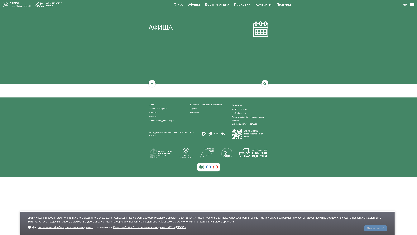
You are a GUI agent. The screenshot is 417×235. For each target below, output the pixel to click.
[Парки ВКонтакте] (223, 135)
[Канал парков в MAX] (204, 135)
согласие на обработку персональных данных (128, 221)
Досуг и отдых (217, 4)
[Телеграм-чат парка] (216, 135)
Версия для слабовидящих (244, 124)
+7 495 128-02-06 (239, 109)
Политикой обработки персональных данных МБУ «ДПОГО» (149, 227)
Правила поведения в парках (162, 120)
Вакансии (153, 116)
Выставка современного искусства (206, 105)
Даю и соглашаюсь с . (109, 227)
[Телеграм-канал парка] (210, 135)
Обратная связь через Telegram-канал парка (253, 134)
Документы (154, 113)
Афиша (194, 4)
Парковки (242, 4)
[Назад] (152, 83)
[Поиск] (264, 83)
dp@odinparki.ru (239, 113)
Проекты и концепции (158, 109)
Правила (283, 4)
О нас (178, 4)
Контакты (263, 4)
